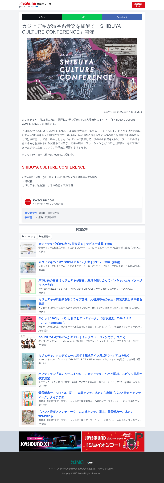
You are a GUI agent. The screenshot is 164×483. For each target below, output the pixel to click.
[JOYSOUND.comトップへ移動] (138, 5)
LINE (82, 17)
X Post (42, 17)
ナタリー (34, 6)
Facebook (122, 17)
